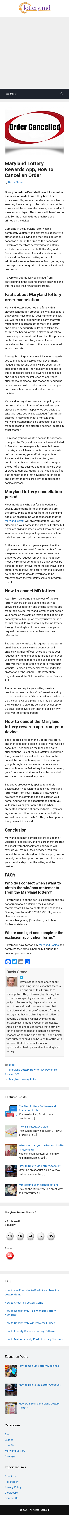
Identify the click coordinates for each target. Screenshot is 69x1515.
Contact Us (11, 1498)
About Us (10, 1476)
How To (9, 1445)
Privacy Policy (13, 1487)
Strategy (10, 1456)
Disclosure (11, 1492)
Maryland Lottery (15, 1450)
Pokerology (11, 1481)
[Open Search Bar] (61, 94)
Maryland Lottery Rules (23, 1079)
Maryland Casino (49, 945)
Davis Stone (16, 972)
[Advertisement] (34, 52)
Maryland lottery (14, 520)
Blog (12, 1064)
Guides (9, 1439)
